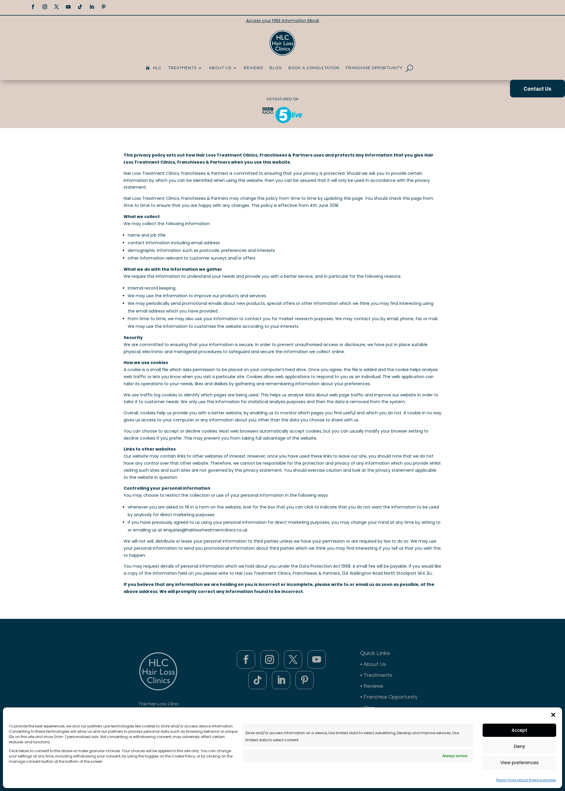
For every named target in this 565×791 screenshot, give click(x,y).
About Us (220, 68)
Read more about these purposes (526, 779)
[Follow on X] (56, 6)
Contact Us (537, 89)
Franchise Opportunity (374, 68)
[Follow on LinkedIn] (92, 6)
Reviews (253, 68)
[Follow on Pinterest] (103, 6)
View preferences (519, 763)
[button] (553, 715)
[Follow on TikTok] (80, 6)
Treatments (182, 68)
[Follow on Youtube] (68, 6)
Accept (519, 730)
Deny (519, 746)
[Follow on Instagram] (44, 6)
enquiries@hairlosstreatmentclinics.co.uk (205, 530)
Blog (276, 68)
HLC (157, 68)
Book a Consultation (313, 68)
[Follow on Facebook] (33, 6)
